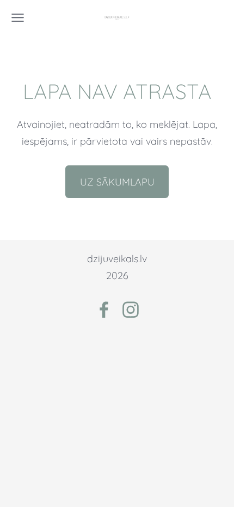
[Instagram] (131, 309)
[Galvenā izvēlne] (18, 18)
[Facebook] (104, 309)
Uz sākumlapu (117, 182)
